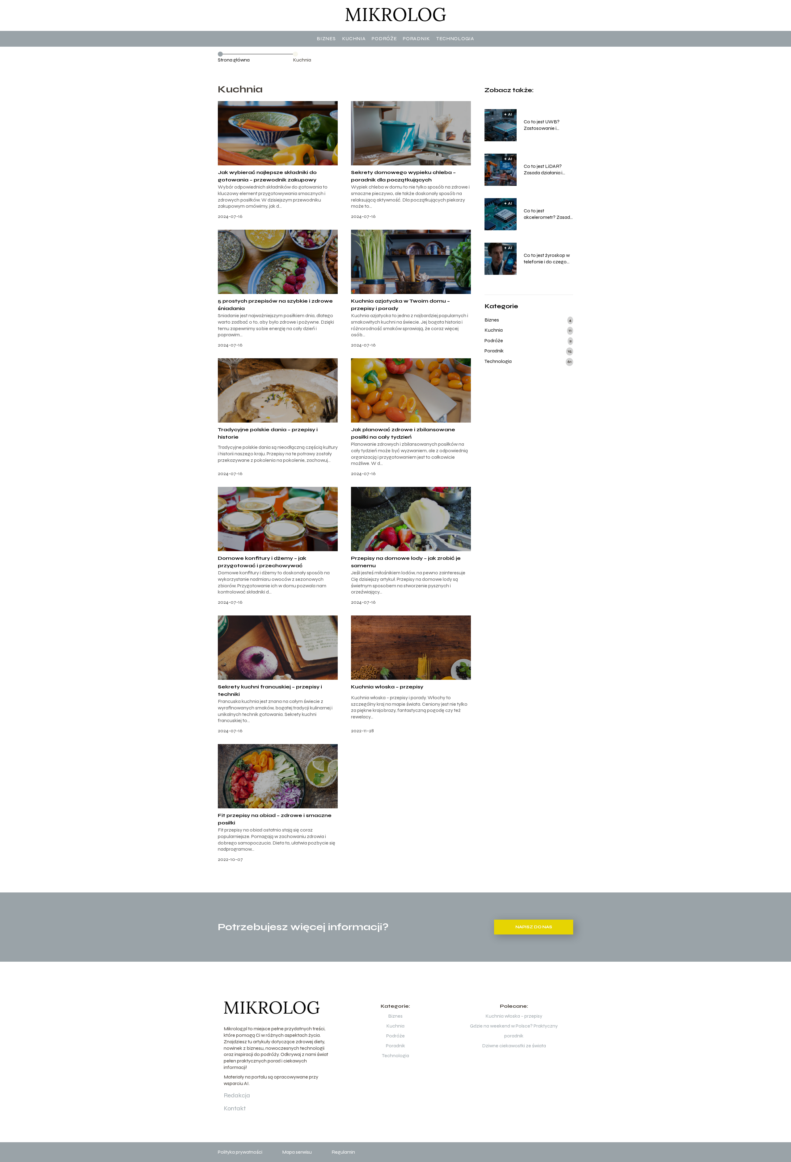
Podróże (384, 38)
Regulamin (343, 1152)
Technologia (455, 38)
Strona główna (234, 60)
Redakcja (237, 1095)
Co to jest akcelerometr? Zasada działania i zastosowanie (548, 214)
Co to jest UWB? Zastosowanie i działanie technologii (546, 125)
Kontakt (235, 1108)
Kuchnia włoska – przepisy (387, 687)
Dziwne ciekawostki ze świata (514, 1046)
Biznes (326, 38)
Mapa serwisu (297, 1152)
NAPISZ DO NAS (533, 927)
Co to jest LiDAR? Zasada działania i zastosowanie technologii (543, 169)
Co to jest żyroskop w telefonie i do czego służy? (547, 258)
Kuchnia (354, 38)
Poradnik (416, 38)
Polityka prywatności (240, 1152)
